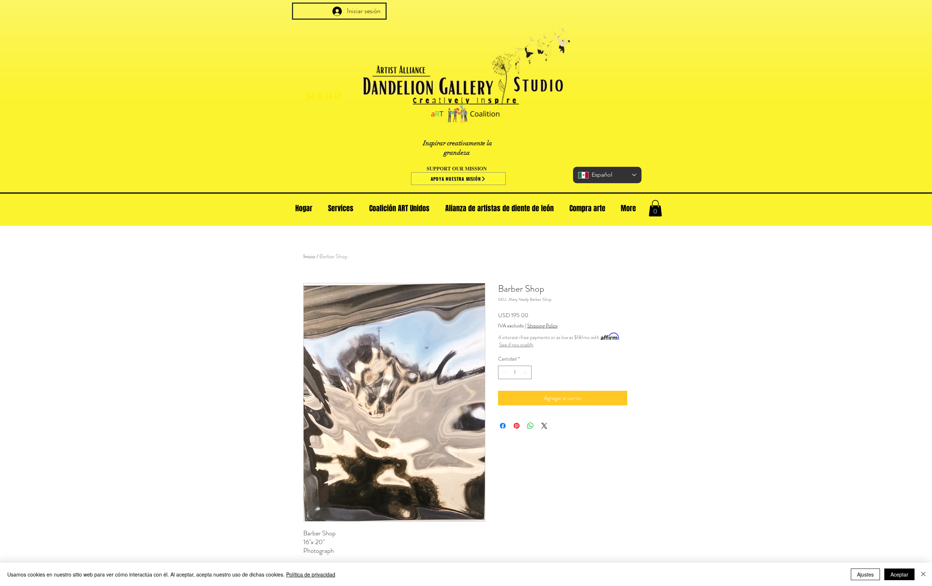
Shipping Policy (542, 325)
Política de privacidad (310, 574)
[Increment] (525, 372)
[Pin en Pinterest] (516, 425)
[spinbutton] (514, 372)
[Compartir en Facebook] (502, 425)
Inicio (309, 256)
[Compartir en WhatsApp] (530, 425)
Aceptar (899, 574)
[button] (655, 208)
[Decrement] (503, 372)
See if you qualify (516, 344)
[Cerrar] (923, 574)
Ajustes (865, 574)
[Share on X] (544, 425)
